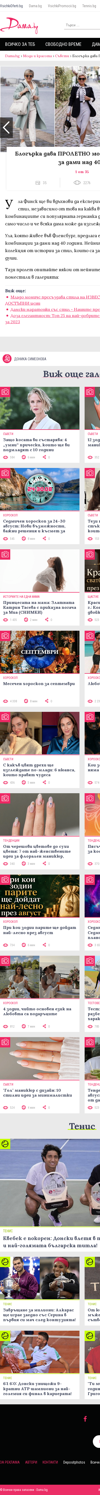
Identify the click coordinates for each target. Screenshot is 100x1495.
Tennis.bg (89, 6)
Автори (31, 1462)
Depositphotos (74, 1462)
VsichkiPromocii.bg (62, 6)
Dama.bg (35, 6)
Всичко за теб (20, 44)
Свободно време (63, 44)
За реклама (10, 1462)
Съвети (62, 56)
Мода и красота (37, 56)
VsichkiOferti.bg (11, 6)
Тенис (82, 1126)
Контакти (50, 1462)
